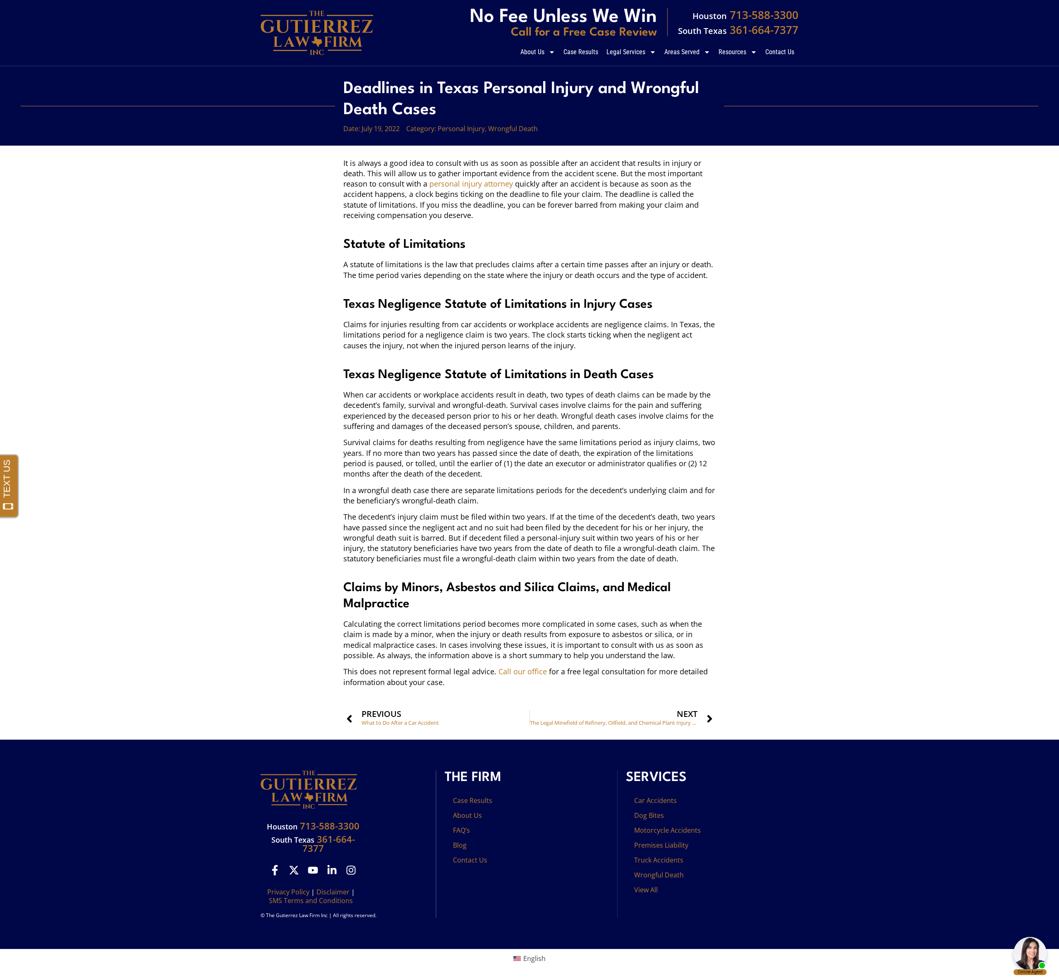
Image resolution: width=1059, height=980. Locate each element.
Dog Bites (649, 815)
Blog (460, 845)
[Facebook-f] (275, 870)
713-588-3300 (745, 14)
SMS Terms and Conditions (311, 900)
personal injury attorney (471, 184)
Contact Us (779, 52)
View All (646, 889)
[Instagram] (351, 870)
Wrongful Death (513, 128)
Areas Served (682, 52)
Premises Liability (661, 845)
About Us (532, 52)
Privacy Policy (288, 891)
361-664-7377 (738, 29)
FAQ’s (461, 830)
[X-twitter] (294, 870)
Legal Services (625, 52)
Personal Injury (461, 128)
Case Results (580, 52)
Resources (732, 52)
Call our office (522, 671)
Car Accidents (655, 800)
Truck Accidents (658, 860)
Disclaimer (333, 891)
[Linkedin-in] (332, 870)
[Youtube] (313, 870)
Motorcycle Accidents (667, 830)
